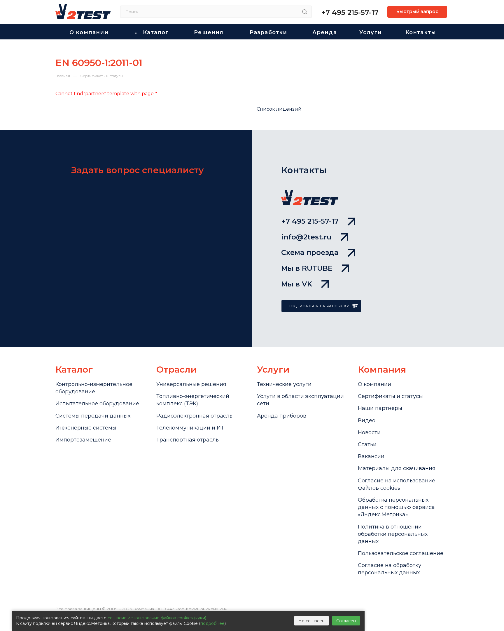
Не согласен (311, 620)
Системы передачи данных (92, 416)
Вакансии (371, 456)
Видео (366, 420)
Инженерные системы (85, 428)
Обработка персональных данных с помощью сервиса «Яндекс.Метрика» (396, 507)
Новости (369, 432)
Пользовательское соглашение (400, 553)
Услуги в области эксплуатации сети (300, 400)
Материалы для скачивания (396, 468)
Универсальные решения (191, 384)
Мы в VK (296, 284)
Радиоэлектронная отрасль (194, 416)
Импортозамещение (83, 440)
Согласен (346, 620)
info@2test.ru (306, 237)
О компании (374, 384)
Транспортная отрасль (187, 440)
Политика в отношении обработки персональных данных (393, 534)
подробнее (212, 623)
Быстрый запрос (417, 11)
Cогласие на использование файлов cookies (396, 484)
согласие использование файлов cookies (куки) (157, 617)
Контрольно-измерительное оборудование (93, 388)
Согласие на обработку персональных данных (389, 569)
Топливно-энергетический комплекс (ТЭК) (192, 400)
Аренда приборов (281, 416)
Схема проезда (310, 252)
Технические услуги (284, 384)
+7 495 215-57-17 (350, 12)
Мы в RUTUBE (306, 268)
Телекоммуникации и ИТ (190, 428)
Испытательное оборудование (97, 403)
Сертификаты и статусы (390, 396)
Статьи (367, 444)
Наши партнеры (380, 408)
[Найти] (305, 12)
